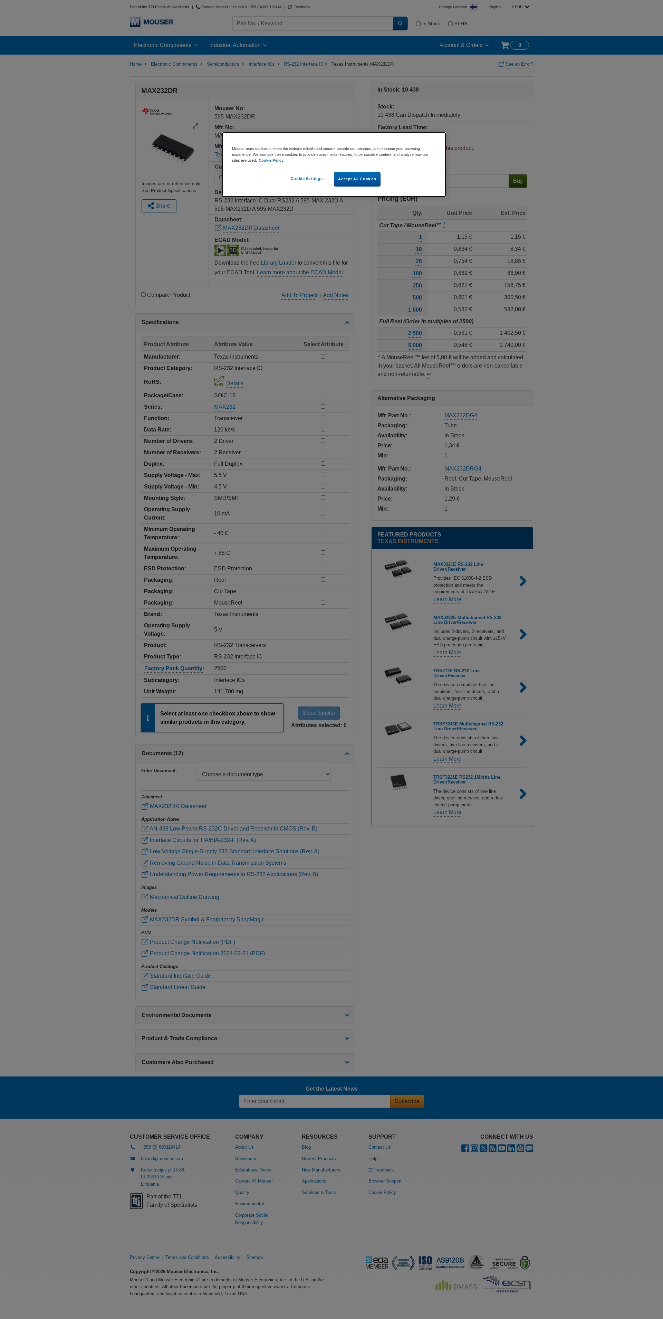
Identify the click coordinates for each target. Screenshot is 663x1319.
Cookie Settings (307, 179)
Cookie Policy (271, 160)
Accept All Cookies (357, 179)
